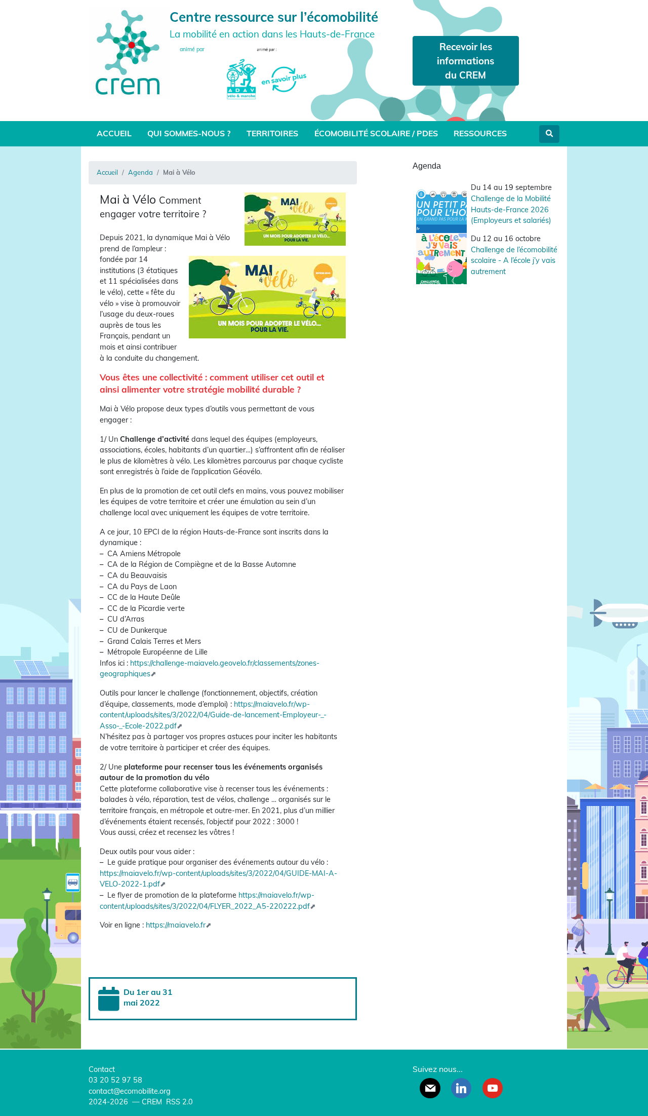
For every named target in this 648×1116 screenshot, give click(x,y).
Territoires (272, 133)
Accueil (114, 133)
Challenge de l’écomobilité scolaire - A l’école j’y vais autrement (514, 260)
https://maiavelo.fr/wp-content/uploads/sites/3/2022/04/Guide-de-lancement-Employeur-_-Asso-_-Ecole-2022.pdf (213, 715)
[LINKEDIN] (461, 1088)
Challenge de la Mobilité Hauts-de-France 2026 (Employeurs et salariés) (511, 209)
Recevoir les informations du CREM (465, 61)
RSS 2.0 (178, 1101)
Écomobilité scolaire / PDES (376, 133)
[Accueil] (129, 51)
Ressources (480, 133)
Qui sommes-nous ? (188, 133)
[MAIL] (430, 1088)
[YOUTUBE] (492, 1088)
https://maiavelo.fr (176, 925)
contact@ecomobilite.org (130, 1091)
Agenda (140, 172)
